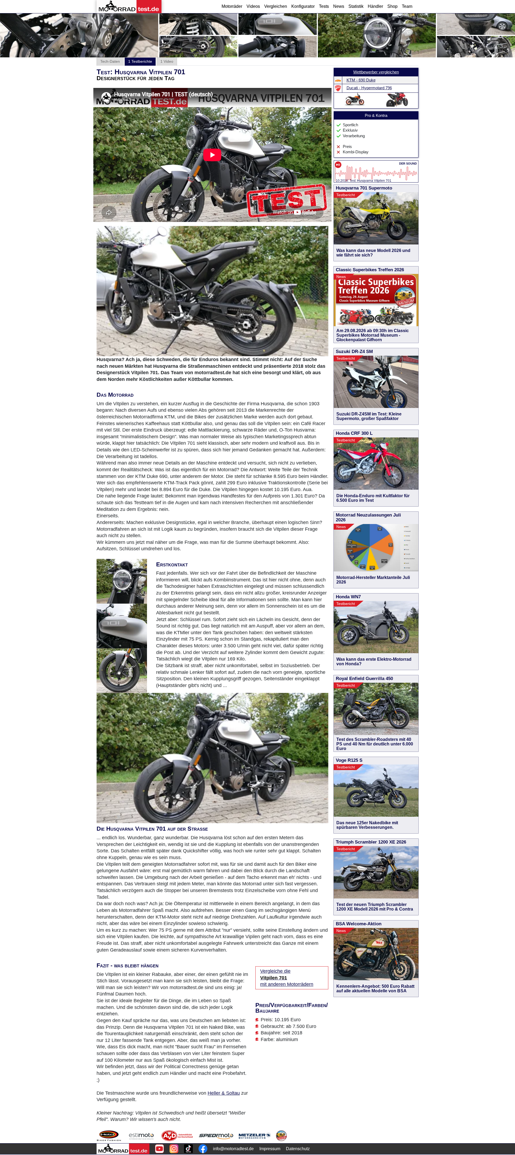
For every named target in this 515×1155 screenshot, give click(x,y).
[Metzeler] (255, 1135)
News (338, 6)
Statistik (355, 6)
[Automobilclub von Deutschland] (177, 1135)
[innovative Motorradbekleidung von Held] (109, 1135)
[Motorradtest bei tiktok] (188, 1148)
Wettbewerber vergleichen (376, 72)
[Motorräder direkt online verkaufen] (141, 1135)
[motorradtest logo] (123, 1148)
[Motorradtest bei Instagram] (174, 1148)
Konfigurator (303, 6)
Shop (392, 6)
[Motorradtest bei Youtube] (159, 1148)
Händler (375, 6)
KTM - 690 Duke (361, 80)
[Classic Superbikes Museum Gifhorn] (281, 1135)
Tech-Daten (110, 61)
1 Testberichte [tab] (140, 61)
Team (407, 6)
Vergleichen (275, 6)
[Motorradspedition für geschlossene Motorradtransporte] (216, 1135)
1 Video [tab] (166, 61)
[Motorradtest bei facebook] (202, 1148)
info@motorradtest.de (233, 1148)
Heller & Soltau (224, 1093)
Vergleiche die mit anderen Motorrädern (286, 977)
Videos (253, 6)
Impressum (269, 1148)
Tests (324, 6)
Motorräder (232, 6)
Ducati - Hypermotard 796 (369, 88)
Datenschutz (298, 1148)
